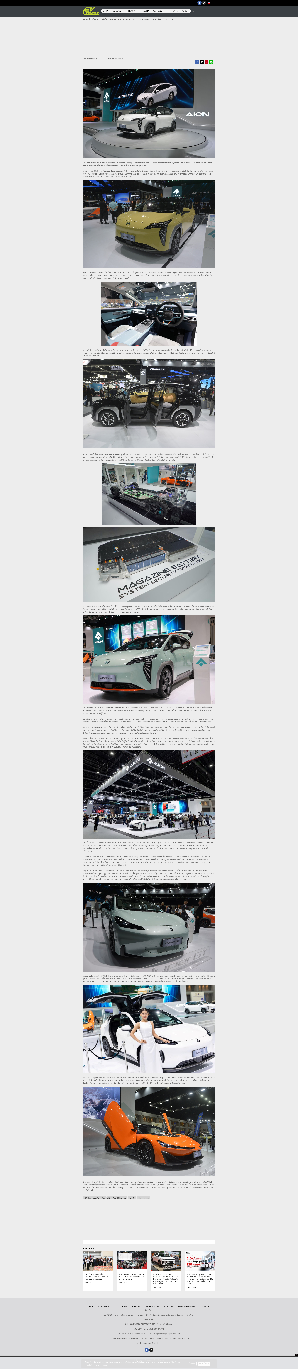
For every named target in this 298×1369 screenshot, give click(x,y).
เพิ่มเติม (184, 11)
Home (90, 1306)
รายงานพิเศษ (173, 11)
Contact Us (205, 1306)
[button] (194, 11)
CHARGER (131, 11)
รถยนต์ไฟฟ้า (136, 1306)
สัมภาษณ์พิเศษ (158, 11)
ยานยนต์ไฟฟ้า (117, 11)
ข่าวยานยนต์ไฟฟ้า (104, 1306)
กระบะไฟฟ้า (168, 1306)
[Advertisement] (149, 40)
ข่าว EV (105, 11)
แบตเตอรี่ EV (144, 11)
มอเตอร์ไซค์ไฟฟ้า (152, 1306)
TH (211, 3)
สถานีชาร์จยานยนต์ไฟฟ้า (187, 1306)
